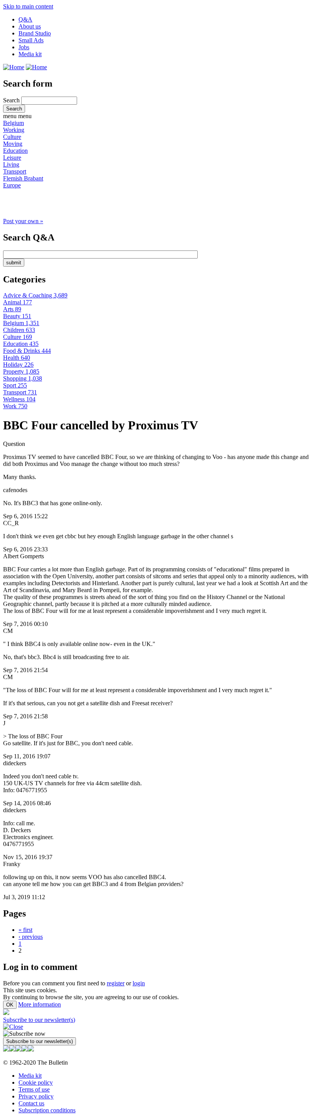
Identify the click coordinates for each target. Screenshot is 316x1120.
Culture (12, 137)
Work (15, 406)
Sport (15, 385)
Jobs (23, 47)
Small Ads (31, 40)
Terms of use (34, 1089)
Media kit (30, 54)
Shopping (22, 378)
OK (9, 1005)
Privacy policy (36, 1096)
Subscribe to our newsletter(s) (39, 1020)
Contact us (31, 1103)
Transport (14, 171)
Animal (17, 302)
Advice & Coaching (35, 295)
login (139, 983)
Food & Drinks (27, 350)
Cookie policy (35, 1082)
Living (11, 164)
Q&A (25, 19)
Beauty (17, 316)
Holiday (18, 364)
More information (39, 1004)
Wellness (19, 399)
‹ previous (30, 936)
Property (21, 371)
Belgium (13, 123)
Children (19, 330)
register (115, 983)
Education (15, 150)
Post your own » (23, 221)
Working (13, 130)
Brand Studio (34, 33)
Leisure (12, 157)
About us (29, 26)
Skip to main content (28, 6)
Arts (12, 309)
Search (12, 100)
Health (16, 357)
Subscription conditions (47, 1110)
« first (25, 929)
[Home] (13, 67)
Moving (12, 143)
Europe (12, 185)
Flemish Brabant (23, 178)
